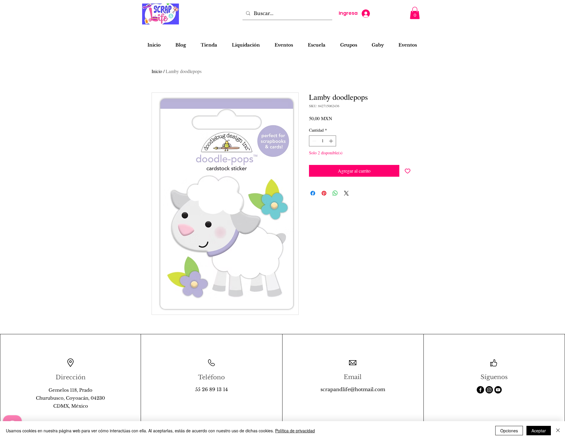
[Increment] (331, 141)
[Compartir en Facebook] (312, 193)
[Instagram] (489, 389)
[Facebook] (480, 389)
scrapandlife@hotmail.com (352, 389)
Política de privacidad (295, 431)
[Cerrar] (557, 430)
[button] (415, 13)
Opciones (509, 431)
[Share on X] (346, 193)
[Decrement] (313, 141)
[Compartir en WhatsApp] (335, 193)
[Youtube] (498, 389)
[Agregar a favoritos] (407, 171)
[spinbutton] (322, 141)
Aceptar (538, 431)
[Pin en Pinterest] (324, 193)
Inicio (157, 71)
